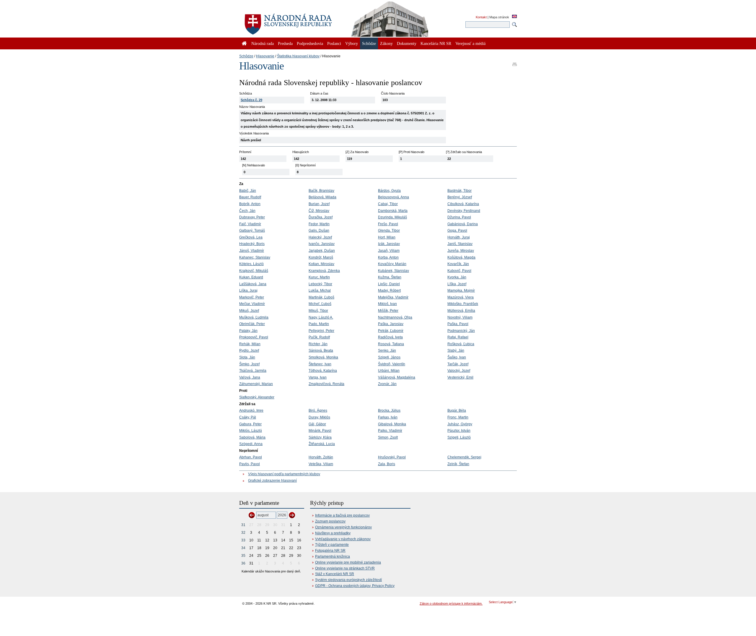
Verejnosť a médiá (470, 43)
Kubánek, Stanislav (393, 271)
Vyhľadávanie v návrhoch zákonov (343, 539)
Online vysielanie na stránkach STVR (345, 568)
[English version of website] (514, 17)
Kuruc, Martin (319, 277)
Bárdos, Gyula (389, 191)
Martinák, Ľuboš (321, 297)
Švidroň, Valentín (391, 364)
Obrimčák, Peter (252, 324)
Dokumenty (406, 43)
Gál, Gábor (317, 424)
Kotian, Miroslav (321, 264)
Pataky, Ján (248, 331)
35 (243, 556)
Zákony (386, 43)
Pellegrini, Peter (321, 331)
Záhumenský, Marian (256, 384)
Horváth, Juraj (458, 237)
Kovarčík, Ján (458, 264)
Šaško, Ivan (456, 357)
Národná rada (262, 43)
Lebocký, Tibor (320, 284)
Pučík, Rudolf (319, 337)
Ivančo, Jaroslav (322, 244)
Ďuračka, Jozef (321, 217)
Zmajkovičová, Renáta (326, 384)
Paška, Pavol (457, 324)
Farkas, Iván (387, 417)
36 (243, 563)
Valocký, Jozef (458, 371)
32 (243, 532)
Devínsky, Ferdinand (463, 211)
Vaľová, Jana (249, 377)
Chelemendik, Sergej (464, 457)
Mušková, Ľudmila (253, 317)
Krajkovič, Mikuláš (253, 271)
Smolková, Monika (323, 357)
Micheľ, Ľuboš (320, 304)
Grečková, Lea (251, 237)
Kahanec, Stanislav (254, 257)
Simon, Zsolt (388, 437)
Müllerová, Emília (461, 311)
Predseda (285, 43)
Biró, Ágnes (318, 410)
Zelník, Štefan (458, 464)
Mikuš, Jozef (249, 311)
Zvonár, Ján (387, 384)
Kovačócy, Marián (392, 264)
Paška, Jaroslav (390, 324)
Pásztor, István (458, 431)
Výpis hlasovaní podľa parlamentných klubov (284, 474)
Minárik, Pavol (320, 431)
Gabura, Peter (250, 424)
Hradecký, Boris (252, 244)
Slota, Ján (247, 357)
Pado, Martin (319, 324)
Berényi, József (459, 197)
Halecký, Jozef (320, 237)
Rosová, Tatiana (391, 344)
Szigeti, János (389, 357)
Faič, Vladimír (250, 224)
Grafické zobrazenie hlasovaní (272, 480)
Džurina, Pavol (459, 217)
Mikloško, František (462, 304)
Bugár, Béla (456, 410)
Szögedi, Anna (251, 444)
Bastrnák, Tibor (459, 191)
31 (243, 525)
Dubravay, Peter (252, 217)
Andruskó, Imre (251, 410)
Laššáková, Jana (252, 284)
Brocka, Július (389, 410)
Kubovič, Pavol (459, 271)
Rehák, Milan (249, 344)
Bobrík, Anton (249, 204)
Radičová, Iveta (390, 337)
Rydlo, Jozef (249, 350)
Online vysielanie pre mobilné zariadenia (348, 562)
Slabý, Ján (455, 350)
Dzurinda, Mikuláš (392, 217)
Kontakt (481, 17)
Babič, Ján (247, 191)
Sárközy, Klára (320, 437)
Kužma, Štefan (389, 277)
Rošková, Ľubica (460, 344)
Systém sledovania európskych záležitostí (348, 580)
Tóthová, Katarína (323, 371)
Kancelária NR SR (436, 43)
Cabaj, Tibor (388, 204)
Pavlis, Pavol (249, 464)
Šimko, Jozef (249, 364)
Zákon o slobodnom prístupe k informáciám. (451, 603)
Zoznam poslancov (330, 521)
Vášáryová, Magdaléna (396, 377)
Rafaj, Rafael (457, 337)
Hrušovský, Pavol (392, 457)
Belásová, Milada (322, 197)
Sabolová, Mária (252, 437)
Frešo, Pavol (388, 224)
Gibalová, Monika (392, 424)
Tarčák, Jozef (457, 364)
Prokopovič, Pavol (253, 337)
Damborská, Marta (393, 211)
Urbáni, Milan (389, 371)
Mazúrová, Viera (460, 297)
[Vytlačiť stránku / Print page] (514, 62)
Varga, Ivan (318, 377)
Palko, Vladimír (390, 431)
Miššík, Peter (388, 311)
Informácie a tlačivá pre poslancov (342, 515)
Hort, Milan (386, 237)
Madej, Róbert (389, 290)
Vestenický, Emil (460, 377)
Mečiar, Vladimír (252, 304)
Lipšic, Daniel (389, 284)
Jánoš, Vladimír (251, 251)
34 (243, 548)
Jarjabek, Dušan (322, 251)
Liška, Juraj (248, 290)
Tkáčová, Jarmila (252, 371)
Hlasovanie (265, 56)
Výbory (351, 43)
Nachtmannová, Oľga (395, 317)
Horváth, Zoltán (321, 457)
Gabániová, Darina (462, 224)
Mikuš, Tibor (318, 311)
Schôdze (246, 56)
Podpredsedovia (310, 43)
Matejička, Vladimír (393, 297)
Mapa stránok (499, 17)
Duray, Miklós (319, 417)
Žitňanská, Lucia (322, 444)
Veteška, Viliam (321, 464)
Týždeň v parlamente (332, 545)
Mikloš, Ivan (387, 304)
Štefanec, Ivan (320, 364)
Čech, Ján (247, 211)
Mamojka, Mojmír (461, 290)
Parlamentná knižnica (332, 556)
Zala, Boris (386, 464)
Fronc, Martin (457, 417)
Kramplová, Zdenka (324, 271)
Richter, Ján (318, 344)
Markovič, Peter (251, 297)
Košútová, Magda (461, 257)
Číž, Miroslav (319, 211)
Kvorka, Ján (456, 277)
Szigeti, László (459, 437)
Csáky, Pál (247, 417)
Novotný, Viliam (459, 317)
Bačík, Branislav (321, 191)
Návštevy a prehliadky (333, 533)
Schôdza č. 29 (251, 100)
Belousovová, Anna (393, 197)
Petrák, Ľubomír (390, 331)
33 (243, 540)
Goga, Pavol (457, 230)
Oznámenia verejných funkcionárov (343, 527)
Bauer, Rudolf (250, 197)
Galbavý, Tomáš (252, 230)
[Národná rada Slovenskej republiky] (307, 20)
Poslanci (334, 43)
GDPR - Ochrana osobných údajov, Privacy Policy (355, 586)
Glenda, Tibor (389, 230)
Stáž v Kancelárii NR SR (334, 574)
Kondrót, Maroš (321, 257)
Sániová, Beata (321, 350)
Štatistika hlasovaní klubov (298, 56)
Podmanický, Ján (461, 331)
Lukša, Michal (320, 290)
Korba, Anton (388, 257)
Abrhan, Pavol (250, 457)
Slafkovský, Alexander (256, 397)
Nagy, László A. (321, 317)
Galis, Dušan (319, 230)
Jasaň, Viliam (389, 251)
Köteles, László (251, 264)
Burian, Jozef (319, 204)
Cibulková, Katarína (463, 204)
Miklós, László (250, 431)
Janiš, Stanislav (459, 244)
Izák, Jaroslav (389, 244)
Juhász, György (459, 424)
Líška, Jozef (456, 284)
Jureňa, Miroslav (460, 251)
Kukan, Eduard (251, 277)
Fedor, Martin (319, 224)
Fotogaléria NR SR (330, 551)
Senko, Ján (387, 350)
